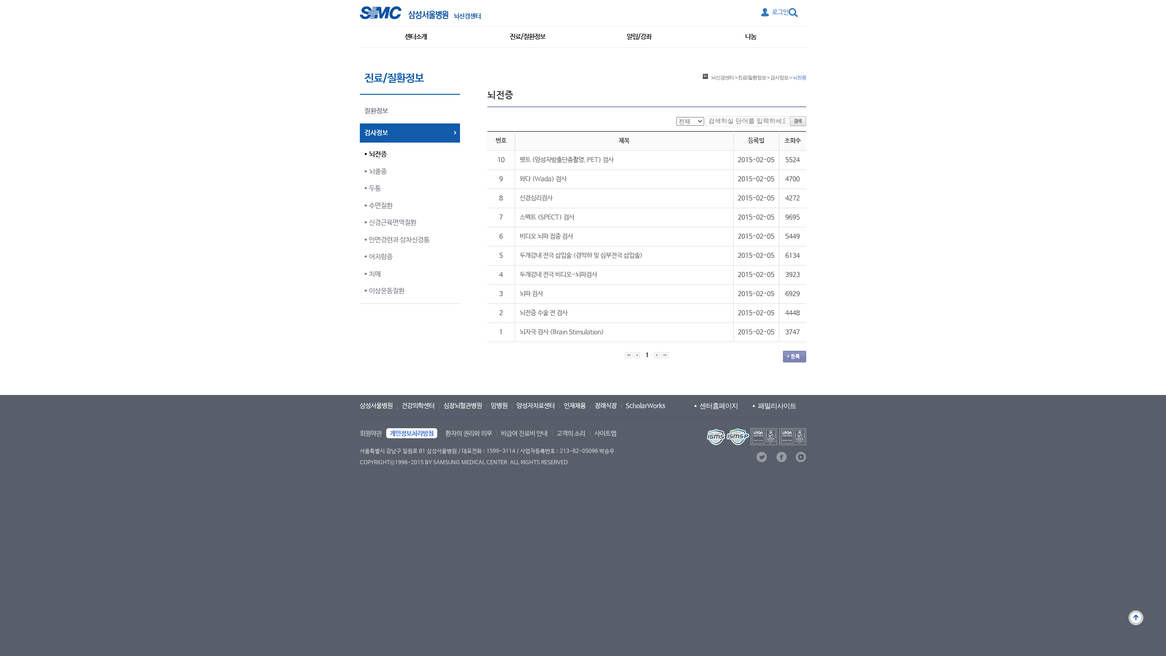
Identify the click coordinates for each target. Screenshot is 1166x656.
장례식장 (606, 406)
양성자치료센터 (536, 406)
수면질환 (381, 206)
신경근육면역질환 (392, 222)
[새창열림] (755, 436)
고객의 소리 (571, 433)
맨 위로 (1136, 617)
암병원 (499, 406)
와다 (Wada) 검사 (543, 179)
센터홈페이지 (719, 406)
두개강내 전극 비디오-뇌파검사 (558, 274)
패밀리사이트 (777, 406)
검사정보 (779, 77)
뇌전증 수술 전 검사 (544, 313)
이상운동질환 (386, 291)
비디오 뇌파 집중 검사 (546, 236)
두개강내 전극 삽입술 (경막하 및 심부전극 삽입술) (581, 255)
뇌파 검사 (531, 293)
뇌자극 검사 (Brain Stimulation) (562, 332)
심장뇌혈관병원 (463, 406)
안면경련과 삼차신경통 (399, 240)
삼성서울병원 (376, 406)
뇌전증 (378, 154)
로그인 (780, 12)
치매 (375, 274)
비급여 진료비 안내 (524, 433)
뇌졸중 (378, 171)
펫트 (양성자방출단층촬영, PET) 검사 (567, 160)
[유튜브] (801, 457)
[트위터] (762, 457)
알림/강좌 (639, 37)
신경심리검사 (536, 198)
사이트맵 (605, 433)
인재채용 (575, 406)
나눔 (750, 37)
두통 (375, 188)
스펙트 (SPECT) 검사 (547, 217)
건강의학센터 (418, 406)
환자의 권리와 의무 (468, 433)
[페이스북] (781, 457)
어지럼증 (381, 257)
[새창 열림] (404, 12)
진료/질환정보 (527, 37)
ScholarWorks (645, 406)
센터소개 (416, 37)
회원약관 (371, 433)
